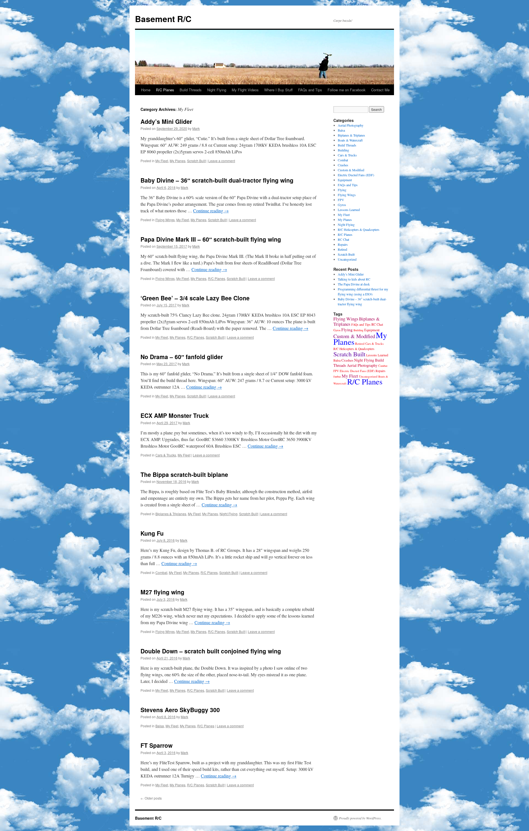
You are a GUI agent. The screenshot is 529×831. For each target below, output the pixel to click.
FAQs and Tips (310, 89)
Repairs (343, 244)
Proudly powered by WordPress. (360, 818)
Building (343, 150)
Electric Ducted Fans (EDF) (356, 175)
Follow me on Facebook (347, 89)
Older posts (151, 798)
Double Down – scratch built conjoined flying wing (211, 651)
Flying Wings (165, 219)
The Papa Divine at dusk (354, 284)
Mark (196, 128)
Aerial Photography (350, 125)
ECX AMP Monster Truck (175, 415)
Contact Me (380, 89)
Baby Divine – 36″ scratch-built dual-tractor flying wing (217, 180)
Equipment (345, 180)
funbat (337, 376)
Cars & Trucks (165, 455)
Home (145, 89)
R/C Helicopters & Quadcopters (358, 229)
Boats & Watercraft (350, 140)
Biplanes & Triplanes (170, 513)
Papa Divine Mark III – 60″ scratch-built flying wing (211, 239)
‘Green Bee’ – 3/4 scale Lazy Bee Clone (195, 298)
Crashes (343, 165)
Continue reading (211, 210)
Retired (342, 249)
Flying (342, 190)
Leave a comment (221, 160)
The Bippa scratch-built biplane (184, 474)
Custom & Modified (351, 170)
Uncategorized (347, 259)
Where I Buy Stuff (278, 89)
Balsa (159, 725)
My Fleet (161, 160)
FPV (341, 199)
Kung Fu (152, 533)
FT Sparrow (156, 745)
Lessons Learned (349, 209)
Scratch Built (196, 160)
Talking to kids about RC (354, 279)
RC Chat (343, 239)
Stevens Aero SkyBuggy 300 (180, 710)
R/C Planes (165, 89)
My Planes (177, 160)
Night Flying (216, 89)
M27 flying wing (162, 592)
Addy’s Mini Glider (166, 121)
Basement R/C (163, 19)
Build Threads (191, 89)
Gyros (342, 204)
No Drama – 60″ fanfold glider (182, 356)
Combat (161, 572)
